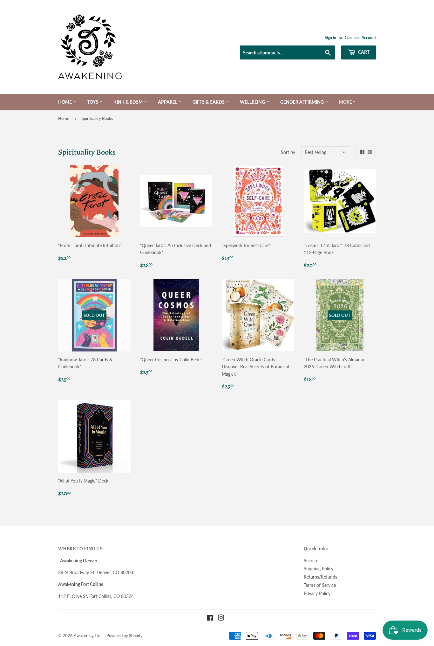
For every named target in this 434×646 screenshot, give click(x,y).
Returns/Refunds (320, 577)
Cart (363, 52)
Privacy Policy (317, 593)
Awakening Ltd (87, 635)
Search (310, 560)
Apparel (168, 102)
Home (65, 102)
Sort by (288, 152)
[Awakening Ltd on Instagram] (221, 618)
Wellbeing (253, 102)
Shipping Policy (318, 568)
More (345, 102)
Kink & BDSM (128, 102)
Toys (93, 102)
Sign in (330, 37)
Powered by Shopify (124, 635)
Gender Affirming (302, 102)
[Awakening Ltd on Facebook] (210, 618)
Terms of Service (320, 585)
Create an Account (360, 37)
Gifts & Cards (209, 102)
